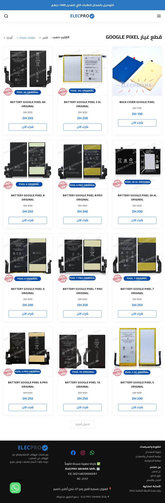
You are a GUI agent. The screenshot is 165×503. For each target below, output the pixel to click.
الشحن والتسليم (154, 480)
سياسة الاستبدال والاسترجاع (148, 456)
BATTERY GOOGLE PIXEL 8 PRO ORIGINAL (82, 197)
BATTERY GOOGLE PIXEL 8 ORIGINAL (27, 197)
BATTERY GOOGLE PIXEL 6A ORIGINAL (27, 104)
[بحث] (6, 16)
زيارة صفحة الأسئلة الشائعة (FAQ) (145, 491)
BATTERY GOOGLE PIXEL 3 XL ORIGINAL (82, 104)
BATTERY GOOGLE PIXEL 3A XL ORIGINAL (137, 197)
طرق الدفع (156, 475)
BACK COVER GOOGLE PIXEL (137, 102)
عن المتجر (156, 471)
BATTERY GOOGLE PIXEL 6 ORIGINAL (27, 291)
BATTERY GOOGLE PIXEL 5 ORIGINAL (137, 384)
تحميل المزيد (82, 424)
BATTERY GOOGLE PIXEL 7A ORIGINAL (82, 384)
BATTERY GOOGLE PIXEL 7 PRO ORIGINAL (82, 291)
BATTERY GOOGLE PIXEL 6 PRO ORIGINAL (28, 384)
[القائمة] (159, 16)
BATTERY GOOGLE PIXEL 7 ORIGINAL (137, 291)
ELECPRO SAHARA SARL (80, 468)
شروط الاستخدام (153, 452)
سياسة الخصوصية (153, 460)
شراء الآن (137, 122)
